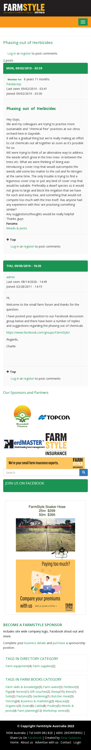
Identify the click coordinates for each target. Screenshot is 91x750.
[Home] (23, 8)
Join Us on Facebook (24, 483)
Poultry (52, 706)
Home (14, 742)
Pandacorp (13, 84)
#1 (45, 68)
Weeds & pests (16, 228)
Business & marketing (36, 701)
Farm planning (27, 711)
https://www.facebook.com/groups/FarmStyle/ (38, 332)
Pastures (22, 696)
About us (27, 742)
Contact (66, 742)
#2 (44, 266)
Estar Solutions (71, 738)
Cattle (39, 706)
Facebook (35, 738)
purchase (59, 643)
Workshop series (54, 711)
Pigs (8, 692)
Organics (12, 706)
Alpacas (60, 701)
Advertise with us (46, 742)
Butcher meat (60, 696)
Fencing (11, 701)
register (26, 53)
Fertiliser (69, 687)
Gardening (40, 696)
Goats (26, 706)
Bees (69, 692)
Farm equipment (17, 666)
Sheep (55, 692)
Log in (11, 53)
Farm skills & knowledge (22, 687)
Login (77, 742)
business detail (34, 643)
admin (10, 277)
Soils (9, 696)
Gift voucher (38, 692)
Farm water (51, 687)
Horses (20, 692)
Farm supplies (42, 666)
